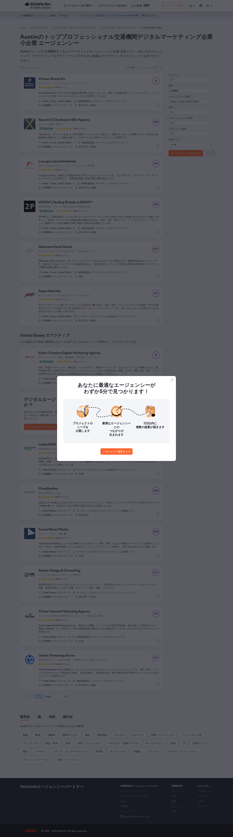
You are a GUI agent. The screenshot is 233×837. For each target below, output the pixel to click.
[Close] (172, 380)
